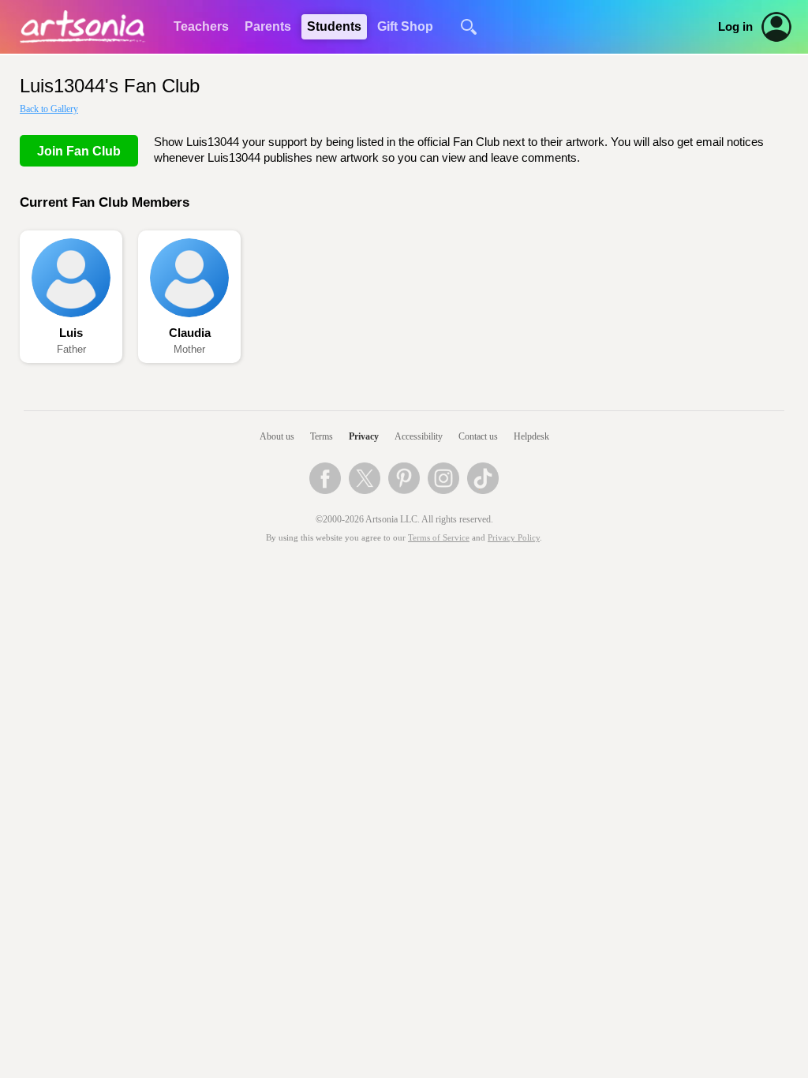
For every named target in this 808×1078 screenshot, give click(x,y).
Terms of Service (438, 537)
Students (334, 26)
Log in (735, 27)
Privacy (364, 436)
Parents (268, 26)
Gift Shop (405, 26)
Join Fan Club (79, 151)
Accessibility (419, 436)
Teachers (201, 26)
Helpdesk (531, 436)
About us (277, 436)
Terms (321, 436)
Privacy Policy (514, 537)
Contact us (478, 436)
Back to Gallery (49, 108)
